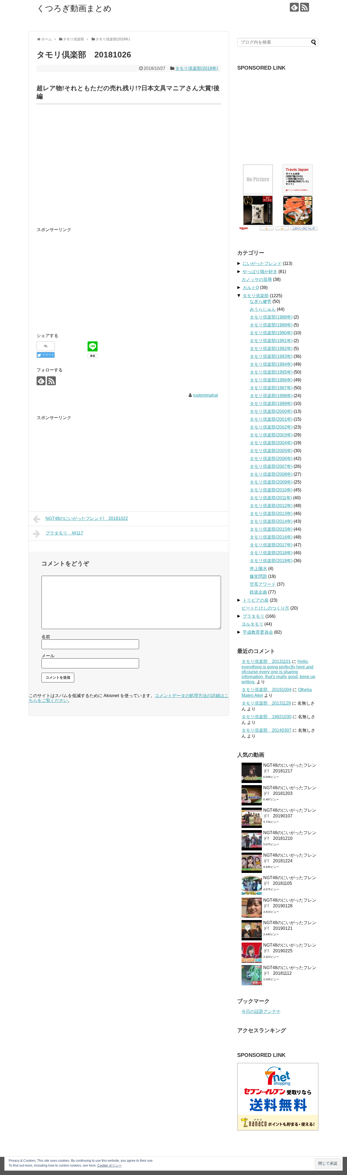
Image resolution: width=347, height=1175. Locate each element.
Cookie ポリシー (109, 1165)
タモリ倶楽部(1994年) (271, 364)
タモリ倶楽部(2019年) (271, 560)
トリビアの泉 (256, 600)
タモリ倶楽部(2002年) (271, 427)
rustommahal (205, 395)
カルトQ (251, 287)
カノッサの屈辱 (257, 279)
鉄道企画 (258, 592)
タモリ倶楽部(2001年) (271, 419)
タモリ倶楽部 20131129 (266, 703)
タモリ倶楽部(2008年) (271, 474)
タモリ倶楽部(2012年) (271, 505)
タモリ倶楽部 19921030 (266, 716)
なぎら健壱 (260, 301)
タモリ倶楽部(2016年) (271, 537)
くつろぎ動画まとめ (74, 8)
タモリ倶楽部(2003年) (271, 435)
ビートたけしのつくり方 (265, 608)
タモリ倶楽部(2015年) (271, 529)
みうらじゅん (263, 309)
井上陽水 (258, 568)
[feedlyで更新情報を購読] (294, 7)
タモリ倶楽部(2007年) (271, 466)
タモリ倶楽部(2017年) (271, 545)
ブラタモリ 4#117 (64, 533)
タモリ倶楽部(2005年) (271, 450)
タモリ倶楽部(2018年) (196, 68)
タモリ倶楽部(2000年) (271, 411)
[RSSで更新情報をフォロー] (304, 7)
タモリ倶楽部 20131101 (266, 661)
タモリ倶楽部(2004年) (271, 443)
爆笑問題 (258, 576)
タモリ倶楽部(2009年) (271, 482)
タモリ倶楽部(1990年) (271, 333)
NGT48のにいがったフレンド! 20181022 (87, 518)
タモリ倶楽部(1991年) (271, 340)
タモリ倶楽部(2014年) (271, 521)
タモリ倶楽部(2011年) (271, 498)
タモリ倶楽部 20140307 (266, 730)
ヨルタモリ (252, 624)
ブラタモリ (253, 616)
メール (47, 655)
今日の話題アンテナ (261, 1011)
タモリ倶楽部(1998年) (271, 395)
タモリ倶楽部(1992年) (271, 348)
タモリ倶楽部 (256, 295)
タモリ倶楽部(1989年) (271, 325)
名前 (45, 637)
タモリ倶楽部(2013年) (271, 513)
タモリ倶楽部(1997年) (271, 388)
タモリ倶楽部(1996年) (271, 380)
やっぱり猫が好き (260, 271)
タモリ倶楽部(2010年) (271, 490)
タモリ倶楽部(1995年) (271, 372)
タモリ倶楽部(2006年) (271, 458)
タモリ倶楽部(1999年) (271, 403)
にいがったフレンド (262, 263)
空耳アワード (263, 584)
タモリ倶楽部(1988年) (271, 317)
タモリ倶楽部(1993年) (271, 356)
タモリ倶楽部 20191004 (266, 689)
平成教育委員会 (258, 632)
